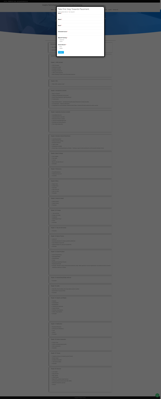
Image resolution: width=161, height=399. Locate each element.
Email (60, 25)
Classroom (61, 39)
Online (60, 41)
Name (60, 13)
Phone (60, 19)
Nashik (61, 48)
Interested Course (63, 31)
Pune (60, 46)
